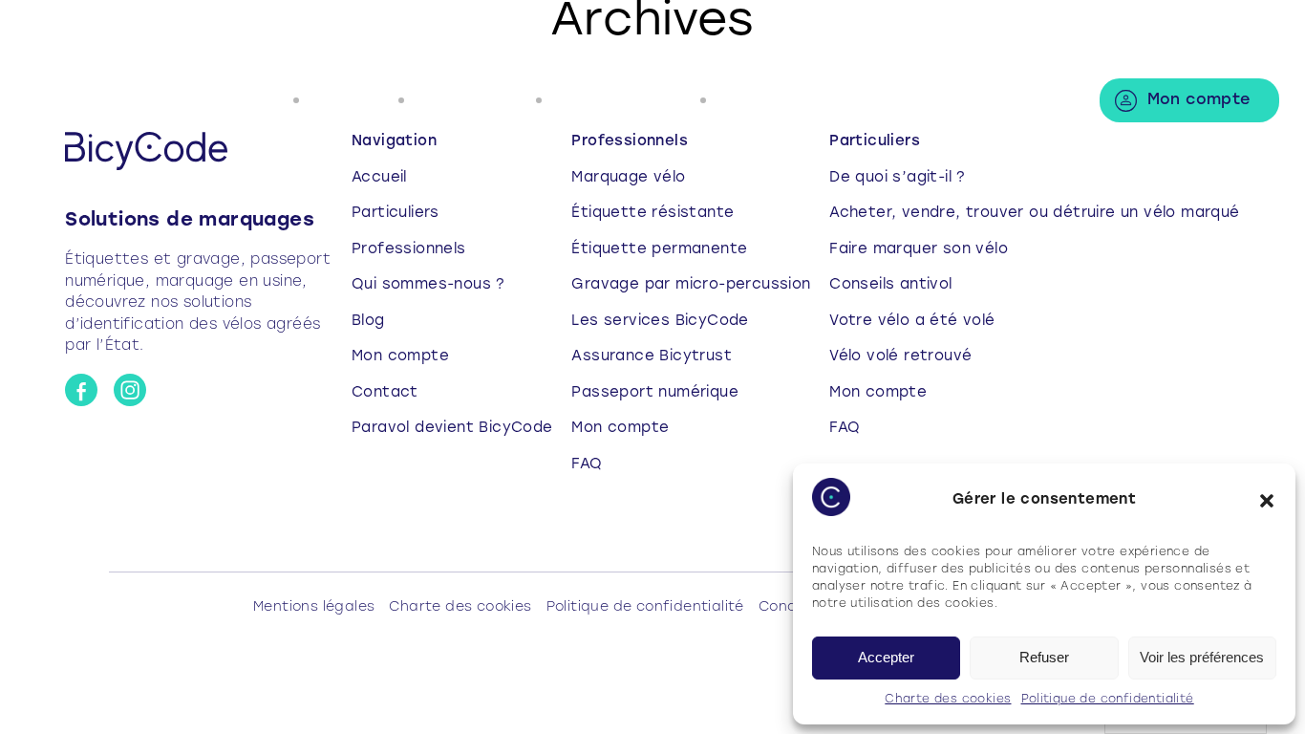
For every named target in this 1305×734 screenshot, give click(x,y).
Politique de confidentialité (1107, 699)
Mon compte (1199, 100)
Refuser (1044, 657)
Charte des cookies (948, 699)
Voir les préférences (1202, 657)
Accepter (886, 657)
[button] (1266, 500)
